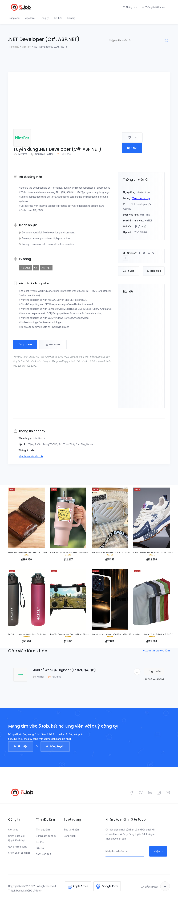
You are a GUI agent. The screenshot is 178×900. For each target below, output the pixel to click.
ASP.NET (25, 267)
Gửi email (55, 344)
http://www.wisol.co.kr (31, 456)
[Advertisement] (89, 103)
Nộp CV (131, 148)
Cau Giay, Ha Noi (44, 154)
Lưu (135, 137)
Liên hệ (71, 18)
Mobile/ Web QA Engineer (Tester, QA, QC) (64, 670)
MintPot (22, 154)
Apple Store (80, 886)
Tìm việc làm (43, 829)
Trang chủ (13, 18)
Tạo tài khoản (71, 829)
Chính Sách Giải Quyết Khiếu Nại (16, 838)
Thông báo (131, 7)
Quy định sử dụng (17, 846)
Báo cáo (155, 271)
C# (36, 267)
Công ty (44, 18)
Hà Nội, (40, 676)
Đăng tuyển (57, 746)
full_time (56, 676)
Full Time (66, 154)
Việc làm (30, 18)
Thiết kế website (17, 890)
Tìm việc (23, 746)
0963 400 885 (43, 854)
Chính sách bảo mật (19, 852)
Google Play (110, 886)
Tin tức (58, 18)
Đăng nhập (70, 835)
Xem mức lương (141, 198)
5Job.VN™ (24, 886)
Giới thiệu (13, 829)
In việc (131, 271)
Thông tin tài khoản (155, 7)
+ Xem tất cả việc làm (156, 650)
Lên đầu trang (149, 887)
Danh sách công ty (46, 835)
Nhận (157, 851)
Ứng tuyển (25, 344)
